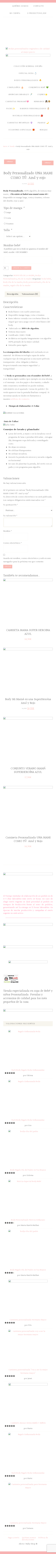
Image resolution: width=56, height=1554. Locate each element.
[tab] (12, 294)
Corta (8, 218)
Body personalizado (32, 282)
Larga (8, 212)
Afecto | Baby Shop (28, 34)
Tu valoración (10, 515)
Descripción (12, 294)
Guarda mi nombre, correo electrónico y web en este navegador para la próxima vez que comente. (27, 560)
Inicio (5, 146)
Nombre (7, 531)
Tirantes (9, 223)
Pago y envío (13, 1537)
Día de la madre (25, 279)
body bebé (46, 279)
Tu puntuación (10, 504)
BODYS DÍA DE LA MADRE (24, 275)
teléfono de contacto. (20, 399)
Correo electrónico (12, 543)
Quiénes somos (29, 1537)
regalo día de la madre (20, 285)
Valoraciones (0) (30, 294)
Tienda (12, 146)
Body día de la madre (12, 282)
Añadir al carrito (21, 268)
